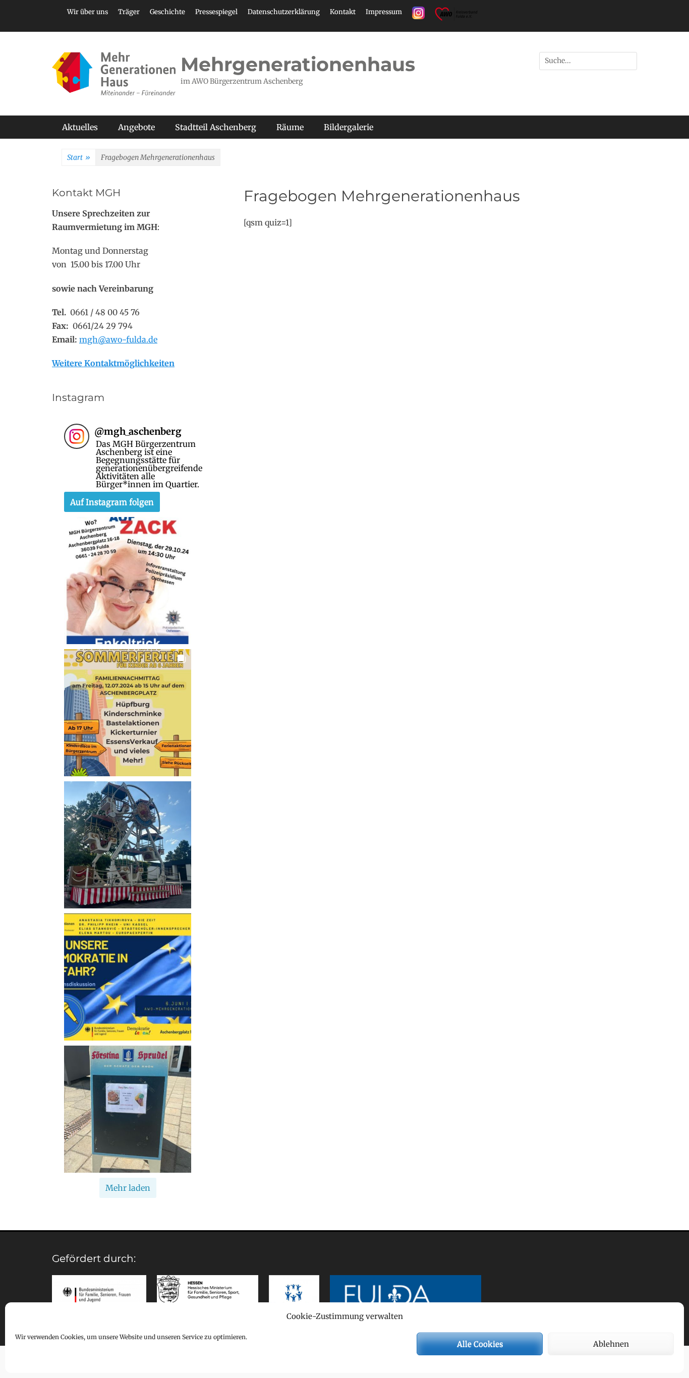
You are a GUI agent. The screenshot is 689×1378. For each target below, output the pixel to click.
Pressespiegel (216, 12)
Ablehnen (611, 1344)
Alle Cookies (480, 1344)
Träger (129, 12)
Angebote (136, 127)
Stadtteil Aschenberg (215, 127)
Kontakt (343, 12)
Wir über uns (87, 12)
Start (78, 157)
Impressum (384, 12)
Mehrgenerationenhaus (298, 64)
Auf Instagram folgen (112, 502)
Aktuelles (80, 127)
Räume (290, 127)
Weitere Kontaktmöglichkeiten (113, 363)
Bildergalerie (348, 127)
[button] (127, 580)
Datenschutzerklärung (284, 12)
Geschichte (167, 12)
